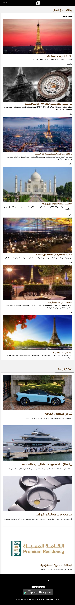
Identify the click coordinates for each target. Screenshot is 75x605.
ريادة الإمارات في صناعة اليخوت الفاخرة (47, 464)
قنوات (5, 3)
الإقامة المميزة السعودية (56, 565)
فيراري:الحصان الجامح (58, 413)
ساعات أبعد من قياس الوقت (54, 514)
